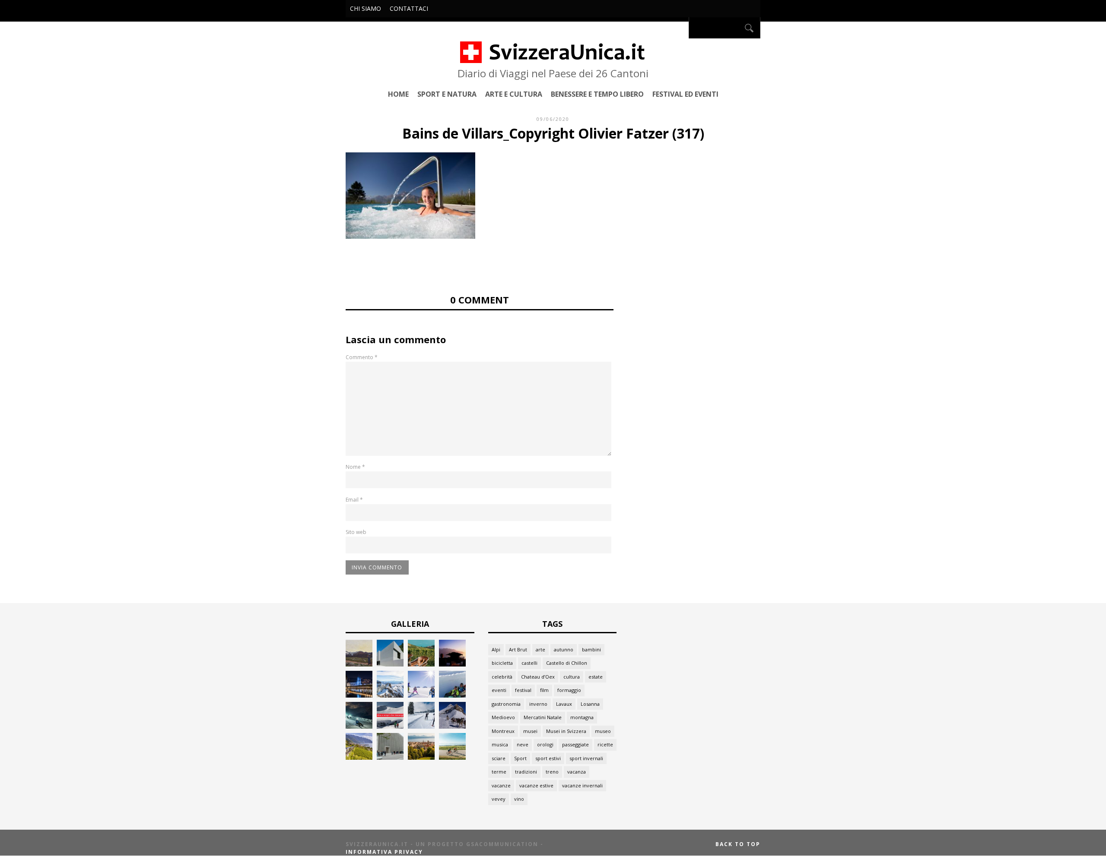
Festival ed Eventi (685, 93)
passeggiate (575, 744)
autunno (563, 649)
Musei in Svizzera (566, 731)
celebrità (502, 676)
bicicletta (502, 663)
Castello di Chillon (566, 663)
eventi (499, 690)
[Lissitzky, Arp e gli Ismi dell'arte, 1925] (390, 664)
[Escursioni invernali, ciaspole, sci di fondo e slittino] (421, 726)
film (544, 690)
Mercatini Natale (543, 717)
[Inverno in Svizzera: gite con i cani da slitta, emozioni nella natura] (452, 726)
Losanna (590, 704)
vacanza (576, 771)
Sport (520, 758)
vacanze (501, 785)
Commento (362, 357)
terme (499, 771)
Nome (355, 467)
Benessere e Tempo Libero (597, 93)
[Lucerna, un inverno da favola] (359, 695)
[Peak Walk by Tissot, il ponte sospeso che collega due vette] (390, 695)
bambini (591, 649)
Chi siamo (365, 8)
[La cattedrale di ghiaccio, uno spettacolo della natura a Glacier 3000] (390, 726)
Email (354, 499)
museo (603, 731)
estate (595, 676)
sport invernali (586, 758)
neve (522, 744)
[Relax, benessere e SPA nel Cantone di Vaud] (421, 664)
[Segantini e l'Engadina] (359, 664)
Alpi (496, 649)
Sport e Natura (447, 93)
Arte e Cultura (513, 93)
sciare (498, 758)
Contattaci (409, 8)
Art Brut (518, 649)
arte (540, 649)
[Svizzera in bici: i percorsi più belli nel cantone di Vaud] (452, 757)
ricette (605, 744)
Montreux (503, 731)
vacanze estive (536, 785)
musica (500, 744)
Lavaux (564, 704)
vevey (498, 799)
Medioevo (503, 717)
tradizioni (526, 771)
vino (519, 799)
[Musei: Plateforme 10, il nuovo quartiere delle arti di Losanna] (390, 757)
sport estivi (548, 758)
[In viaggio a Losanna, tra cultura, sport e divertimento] (421, 757)
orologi (545, 744)
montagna (582, 717)
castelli (529, 663)
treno (552, 771)
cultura (571, 676)
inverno (538, 704)
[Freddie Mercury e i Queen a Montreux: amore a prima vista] (452, 664)
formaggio (569, 690)
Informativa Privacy (384, 852)
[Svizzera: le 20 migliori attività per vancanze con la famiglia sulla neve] (421, 695)
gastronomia (506, 704)
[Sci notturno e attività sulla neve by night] (359, 726)
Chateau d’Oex (538, 676)
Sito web (356, 532)
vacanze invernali (582, 785)
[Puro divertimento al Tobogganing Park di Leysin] (452, 695)
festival (523, 690)
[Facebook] (679, 27)
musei (530, 731)
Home (398, 93)
